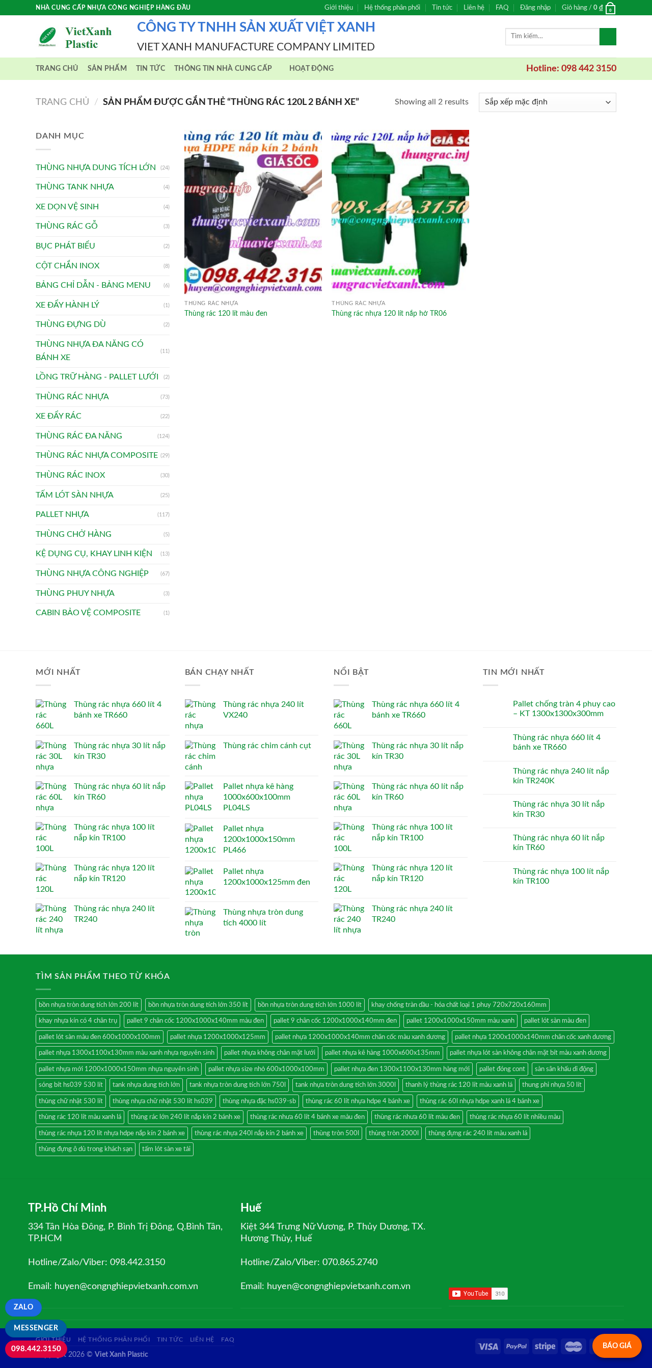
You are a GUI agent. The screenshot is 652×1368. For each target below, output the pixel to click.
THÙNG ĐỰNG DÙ (71, 324)
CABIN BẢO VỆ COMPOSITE (88, 613)
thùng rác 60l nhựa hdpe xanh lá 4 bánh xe (479, 1101)
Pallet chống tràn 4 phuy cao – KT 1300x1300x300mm (564, 709)
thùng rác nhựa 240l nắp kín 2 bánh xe (249, 1133)
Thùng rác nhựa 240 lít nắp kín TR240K (561, 776)
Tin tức (442, 8)
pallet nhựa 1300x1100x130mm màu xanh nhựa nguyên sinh (126, 1053)
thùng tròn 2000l (394, 1133)
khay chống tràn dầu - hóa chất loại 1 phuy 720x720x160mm (459, 1005)
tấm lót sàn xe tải (166, 1149)
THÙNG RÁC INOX (70, 475)
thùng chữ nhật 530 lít (71, 1101)
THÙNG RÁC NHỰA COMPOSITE (97, 455)
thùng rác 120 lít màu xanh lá (80, 1117)
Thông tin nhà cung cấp (223, 68)
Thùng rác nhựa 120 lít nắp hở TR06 (389, 313)
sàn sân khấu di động (564, 1069)
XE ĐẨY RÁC (59, 416)
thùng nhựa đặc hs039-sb (259, 1101)
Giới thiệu (338, 8)
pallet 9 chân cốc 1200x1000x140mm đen (335, 1021)
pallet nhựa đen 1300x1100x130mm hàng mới (402, 1069)
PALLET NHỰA (62, 514)
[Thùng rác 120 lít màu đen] (253, 212)
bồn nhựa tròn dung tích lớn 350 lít (198, 1005)
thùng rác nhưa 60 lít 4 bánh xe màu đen (307, 1117)
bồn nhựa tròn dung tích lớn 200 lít (89, 1005)
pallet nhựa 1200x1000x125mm (217, 1037)
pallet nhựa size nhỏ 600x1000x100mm (266, 1069)
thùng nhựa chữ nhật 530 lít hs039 (163, 1101)
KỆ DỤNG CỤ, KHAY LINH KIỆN (94, 554)
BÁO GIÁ (617, 1346)
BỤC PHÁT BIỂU (65, 246)
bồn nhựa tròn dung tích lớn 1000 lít (310, 1005)
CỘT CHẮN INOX (67, 266)
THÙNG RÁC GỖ (67, 226)
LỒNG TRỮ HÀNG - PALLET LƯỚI (97, 377)
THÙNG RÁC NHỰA (72, 397)
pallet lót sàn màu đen (555, 1021)
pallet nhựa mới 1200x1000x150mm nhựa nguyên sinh (119, 1069)
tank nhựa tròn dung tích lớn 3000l (345, 1085)
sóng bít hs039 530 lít (71, 1085)
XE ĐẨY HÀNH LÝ (67, 305)
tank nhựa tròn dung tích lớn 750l (237, 1085)
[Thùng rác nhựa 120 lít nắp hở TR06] (400, 212)
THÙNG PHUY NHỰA (75, 593)
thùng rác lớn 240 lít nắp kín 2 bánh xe (185, 1117)
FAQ (502, 8)
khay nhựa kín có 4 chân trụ (78, 1021)
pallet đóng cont (502, 1069)
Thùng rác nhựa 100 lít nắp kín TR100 (561, 876)
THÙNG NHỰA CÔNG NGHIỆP (92, 573)
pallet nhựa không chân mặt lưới (269, 1053)
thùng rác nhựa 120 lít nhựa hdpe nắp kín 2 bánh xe (112, 1133)
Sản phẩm (107, 68)
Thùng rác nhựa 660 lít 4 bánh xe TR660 (557, 742)
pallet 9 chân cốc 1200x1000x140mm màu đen (195, 1021)
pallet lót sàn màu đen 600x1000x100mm (99, 1037)
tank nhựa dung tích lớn (146, 1085)
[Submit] (608, 36)
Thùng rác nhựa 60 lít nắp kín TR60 (559, 843)
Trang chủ (57, 68)
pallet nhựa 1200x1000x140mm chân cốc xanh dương (533, 1037)
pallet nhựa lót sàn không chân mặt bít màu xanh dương (528, 1053)
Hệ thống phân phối (392, 8)
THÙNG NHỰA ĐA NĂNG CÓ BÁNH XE (90, 351)
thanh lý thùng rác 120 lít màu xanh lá (458, 1085)
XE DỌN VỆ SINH (67, 207)
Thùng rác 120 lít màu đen (225, 313)
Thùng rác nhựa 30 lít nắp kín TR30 (559, 809)
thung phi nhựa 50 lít (552, 1085)
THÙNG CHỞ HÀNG (74, 534)
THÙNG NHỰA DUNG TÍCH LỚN (96, 167)
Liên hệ (474, 8)
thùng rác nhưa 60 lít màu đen (417, 1117)
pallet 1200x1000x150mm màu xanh (460, 1021)
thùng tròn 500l (336, 1133)
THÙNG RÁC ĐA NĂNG (79, 436)
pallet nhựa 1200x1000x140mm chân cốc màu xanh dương (360, 1037)
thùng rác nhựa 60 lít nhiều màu (515, 1117)
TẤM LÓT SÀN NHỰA (75, 495)
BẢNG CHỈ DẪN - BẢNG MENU (93, 285)
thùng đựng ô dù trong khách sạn (85, 1149)
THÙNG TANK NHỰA (75, 187)
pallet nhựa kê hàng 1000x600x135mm (382, 1053)
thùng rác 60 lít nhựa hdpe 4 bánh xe (358, 1101)
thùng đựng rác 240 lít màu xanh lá (477, 1133)
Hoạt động (311, 68)
